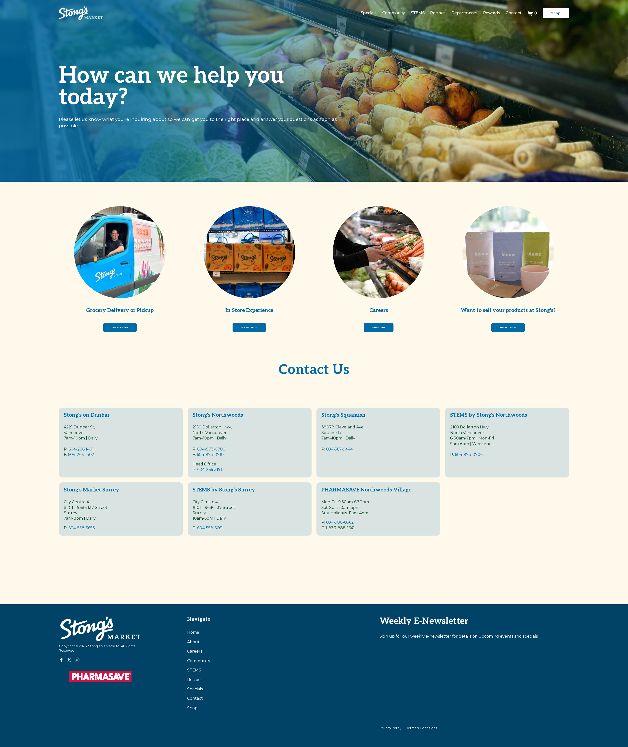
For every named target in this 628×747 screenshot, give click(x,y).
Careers (194, 651)
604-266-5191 (209, 469)
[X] (69, 659)
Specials (368, 13)
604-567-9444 (339, 449)
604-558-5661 (210, 528)
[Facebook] (61, 659)
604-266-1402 (81, 454)
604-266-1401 (81, 449)
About (193, 642)
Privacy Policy (390, 728)
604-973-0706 (469, 454)
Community (393, 13)
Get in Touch (120, 327)
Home (193, 632)
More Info (378, 327)
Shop (556, 13)
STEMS (194, 670)
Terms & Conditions (421, 728)
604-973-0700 (211, 449)
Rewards (491, 13)
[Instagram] (77, 659)
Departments (464, 13)
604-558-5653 (81, 528)
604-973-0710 (210, 454)
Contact (513, 13)
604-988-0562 (340, 522)
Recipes (437, 13)
